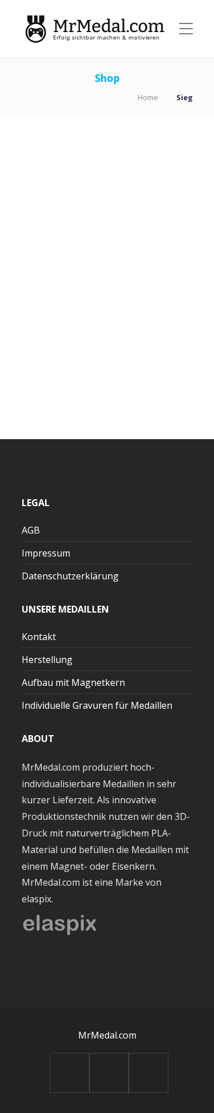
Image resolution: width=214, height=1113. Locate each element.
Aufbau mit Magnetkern (73, 682)
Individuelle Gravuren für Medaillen (97, 705)
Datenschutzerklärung (70, 576)
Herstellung (47, 659)
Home (148, 97)
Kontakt (39, 636)
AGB (31, 530)
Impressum (46, 553)
